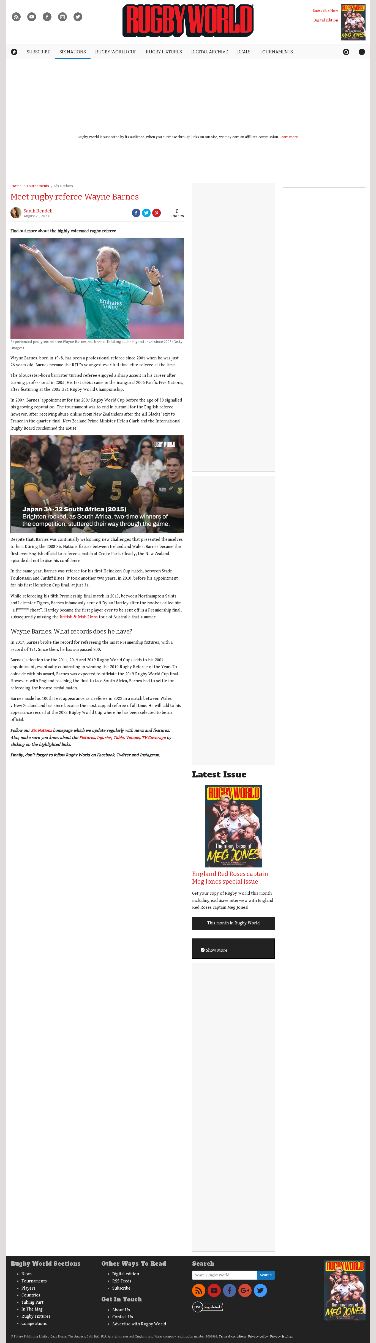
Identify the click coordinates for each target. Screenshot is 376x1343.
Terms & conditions (232, 1336)
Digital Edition (326, 20)
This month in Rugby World (233, 923)
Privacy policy (258, 1336)
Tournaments (38, 186)
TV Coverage (154, 737)
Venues (133, 737)
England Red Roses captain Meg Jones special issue (230, 878)
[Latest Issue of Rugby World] (353, 22)
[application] (97, 484)
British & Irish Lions (79, 617)
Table (118, 737)
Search (266, 1275)
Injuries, (104, 737)
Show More (216, 950)
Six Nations (63, 186)
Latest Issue (219, 774)
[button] (25, 705)
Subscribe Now (325, 10)
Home (16, 186)
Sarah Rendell (38, 211)
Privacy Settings (281, 1336)
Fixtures (87, 737)
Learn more (289, 137)
